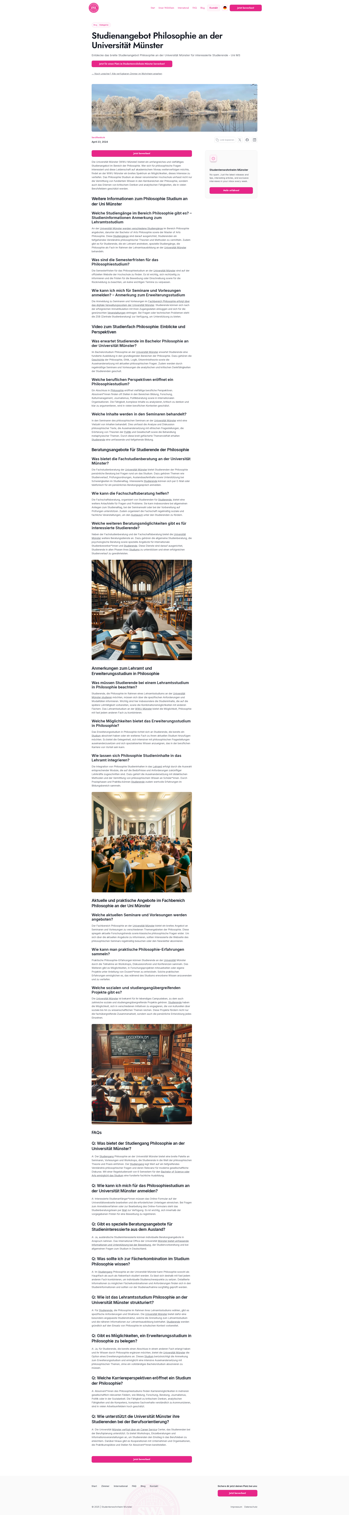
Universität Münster (175, 247)
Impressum (236, 1506)
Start (153, 7)
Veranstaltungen (116, 312)
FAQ (194, 7)
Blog (202, 7)
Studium (96, 735)
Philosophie (117, 390)
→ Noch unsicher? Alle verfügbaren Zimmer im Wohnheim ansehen (127, 73)
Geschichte (98, 359)
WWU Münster (143, 708)
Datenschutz (250, 1506)
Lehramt (157, 766)
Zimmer (105, 1486)
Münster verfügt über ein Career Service (134, 1429)
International (183, 7)
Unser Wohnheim (166, 7)
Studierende (98, 439)
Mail (124, 1210)
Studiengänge (121, 236)
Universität (170, 960)
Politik (127, 432)
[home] (93, 8)
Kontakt (154, 1486)
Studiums (134, 549)
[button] (225, 8)
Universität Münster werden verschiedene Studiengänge (131, 228)
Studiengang (107, 1156)
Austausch (137, 515)
